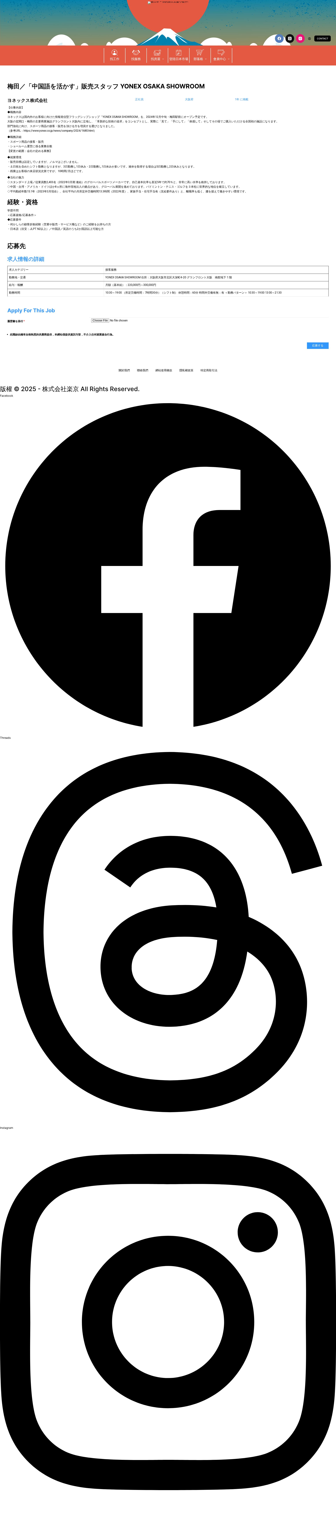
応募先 (16, 245)
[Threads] (289, 38)
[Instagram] (300, 38)
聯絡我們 (142, 370)
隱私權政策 (186, 370)
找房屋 (155, 59)
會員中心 (219, 59)
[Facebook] (279, 38)
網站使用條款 (163, 370)
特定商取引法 (209, 370)
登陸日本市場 (178, 59)
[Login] (309, 38)
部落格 (198, 59)
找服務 (136, 59)
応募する (317, 345)
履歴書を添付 (16, 321)
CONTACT (322, 38)
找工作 (114, 59)
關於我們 (124, 370)
